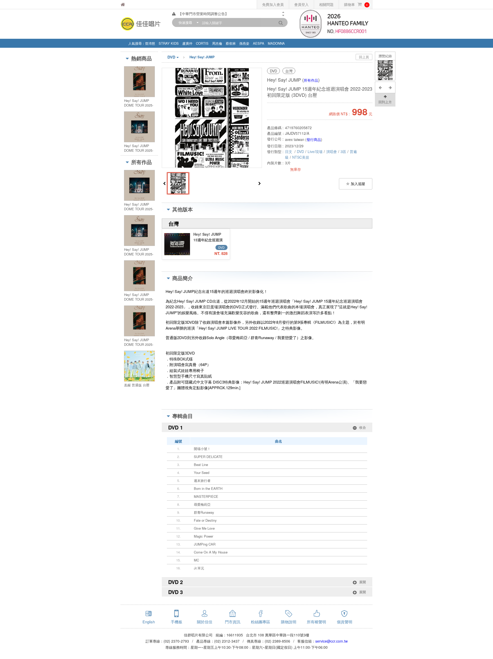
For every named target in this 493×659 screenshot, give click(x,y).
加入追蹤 (358, 183)
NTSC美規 (300, 157)
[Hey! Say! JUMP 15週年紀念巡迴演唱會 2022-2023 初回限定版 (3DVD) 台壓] (385, 70)
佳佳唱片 (136, 4)
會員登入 (301, 4)
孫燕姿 (244, 43)
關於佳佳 (204, 621)
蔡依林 (231, 43)
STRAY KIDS (169, 43)
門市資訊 (232, 621)
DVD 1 (267, 427)
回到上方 (385, 101)
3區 (343, 151)
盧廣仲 (187, 43)
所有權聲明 (316, 621)
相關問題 (326, 4)
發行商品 (314, 139)
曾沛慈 (150, 43)
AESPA (258, 43)
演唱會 (331, 151)
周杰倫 (217, 43)
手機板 (176, 621)
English (149, 621)
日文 (289, 151)
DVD (171, 57)
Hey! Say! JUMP (202, 56)
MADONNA (276, 43)
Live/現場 (315, 151)
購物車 (356, 4)
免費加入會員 (273, 4)
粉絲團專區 (260, 621)
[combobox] (187, 22)
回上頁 (364, 56)
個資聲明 (344, 621)
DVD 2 (267, 582)
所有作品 (311, 80)
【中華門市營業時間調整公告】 (203, 13)
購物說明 (288, 621)
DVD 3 (267, 592)
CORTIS (202, 43)
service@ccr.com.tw (331, 641)
